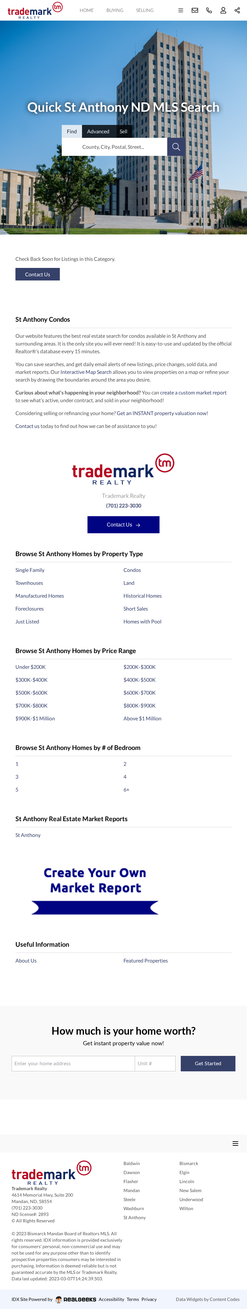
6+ (126, 789)
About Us (26, 960)
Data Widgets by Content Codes (208, 1299)
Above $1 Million (142, 718)
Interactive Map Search (86, 372)
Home (87, 10)
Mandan (132, 1190)
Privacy (149, 1299)
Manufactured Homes (39, 596)
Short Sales (136, 608)
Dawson (132, 1172)
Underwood (191, 1199)
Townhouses (29, 583)
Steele (129, 1199)
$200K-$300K (140, 667)
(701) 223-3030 (123, 505)
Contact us (27, 426)
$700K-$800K (31, 705)
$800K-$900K (140, 705)
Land (129, 583)
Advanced (98, 131)
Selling (144, 10)
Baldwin (132, 1163)
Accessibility (111, 1299)
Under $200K (30, 667)
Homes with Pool (142, 621)
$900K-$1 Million (35, 718)
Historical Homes (143, 596)
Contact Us (120, 524)
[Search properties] (176, 147)
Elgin (184, 1172)
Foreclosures (29, 608)
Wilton (186, 1208)
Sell (123, 131)
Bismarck (188, 1163)
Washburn (134, 1208)
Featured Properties (146, 960)
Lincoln (186, 1181)
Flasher (131, 1181)
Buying (114, 10)
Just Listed (27, 621)
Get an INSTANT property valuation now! (162, 413)
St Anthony (28, 835)
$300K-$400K (31, 680)
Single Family (29, 570)
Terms (133, 1299)
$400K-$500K (140, 680)
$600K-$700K (140, 692)
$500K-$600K (31, 692)
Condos (132, 570)
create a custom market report (193, 392)
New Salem (190, 1190)
